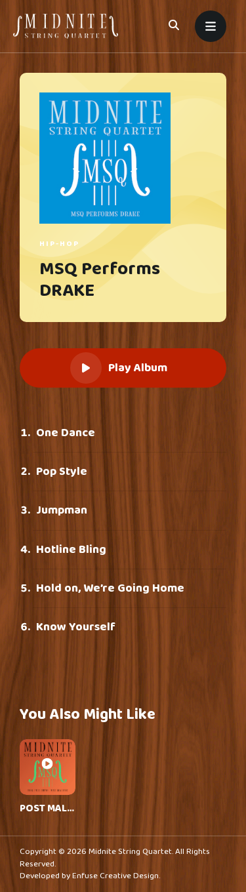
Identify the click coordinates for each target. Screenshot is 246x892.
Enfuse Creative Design (115, 876)
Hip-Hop (59, 243)
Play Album (137, 368)
